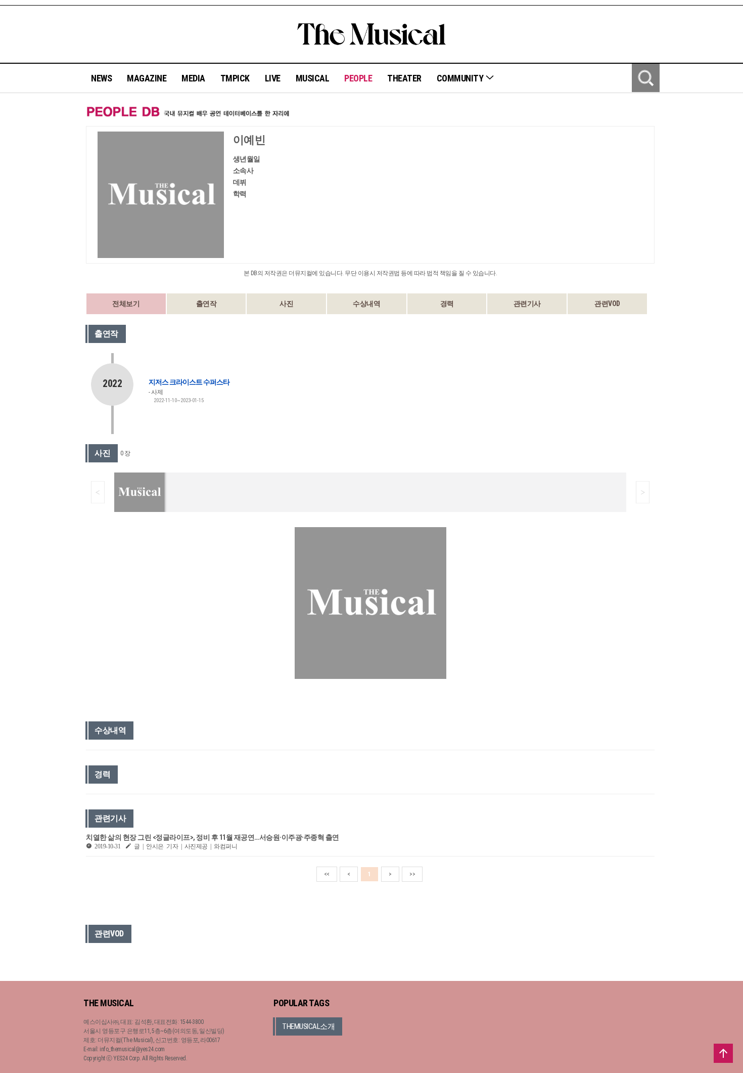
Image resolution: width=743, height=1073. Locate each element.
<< (327, 874)
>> (412, 874)
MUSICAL (313, 78)
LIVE (273, 78)
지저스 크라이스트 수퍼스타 (189, 382)
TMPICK (235, 78)
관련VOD (607, 303)
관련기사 (527, 303)
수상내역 (366, 303)
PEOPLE (358, 78)
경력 (447, 303)
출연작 (206, 303)
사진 (286, 303)
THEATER (404, 78)
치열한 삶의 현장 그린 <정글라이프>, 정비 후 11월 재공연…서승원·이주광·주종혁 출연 (212, 837)
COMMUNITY (461, 78)
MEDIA (193, 78)
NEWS (101, 78)
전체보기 (126, 303)
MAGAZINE (146, 78)
